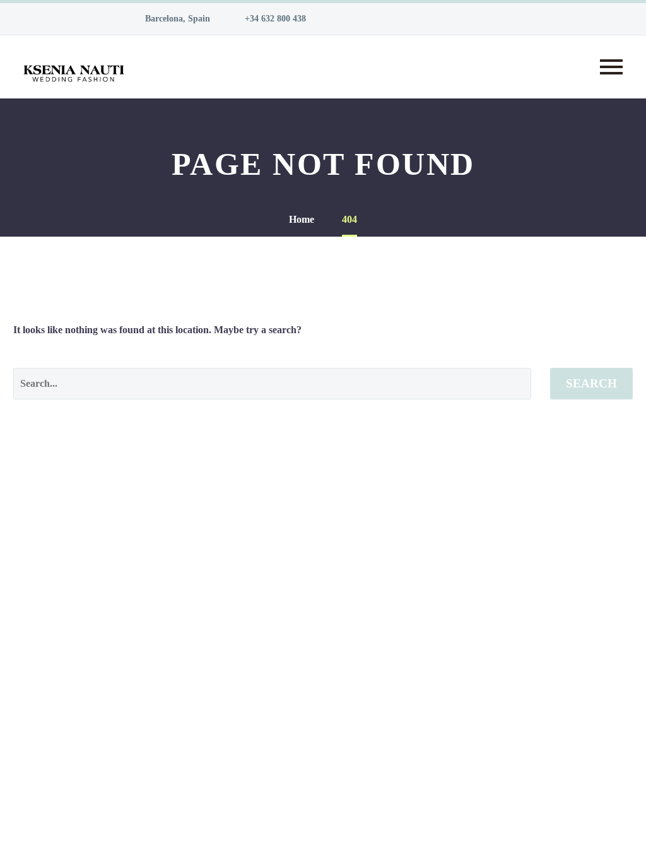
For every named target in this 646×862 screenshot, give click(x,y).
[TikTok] (488, 19)
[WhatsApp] (470, 19)
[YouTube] (432, 19)
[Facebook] (356, 19)
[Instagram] (394, 19)
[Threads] (507, 19)
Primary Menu (611, 66)
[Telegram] (451, 19)
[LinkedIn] (375, 19)
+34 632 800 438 (275, 18)
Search (591, 383)
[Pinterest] (413, 19)
